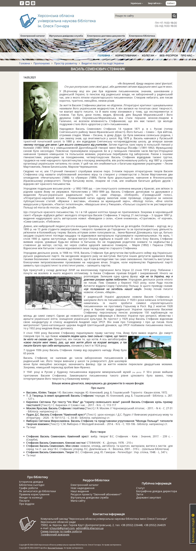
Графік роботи (28, 488)
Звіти (139, 494)
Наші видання (80, 491)
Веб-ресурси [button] (169, 55)
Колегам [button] (148, 55)
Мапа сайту (78, 500)
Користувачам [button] (126, 55)
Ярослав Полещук (55, 548)
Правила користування (34, 494)
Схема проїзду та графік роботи (61, 531)
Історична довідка (31, 481)
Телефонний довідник (55, 534)
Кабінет (171, 3)
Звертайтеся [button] (154, 3)
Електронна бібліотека (142, 35)
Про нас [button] (186, 55)
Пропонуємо (42, 63)
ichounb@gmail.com (62, 528)
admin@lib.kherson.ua (89, 528)
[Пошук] (174, 15)
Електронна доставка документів (106, 35)
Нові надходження (82, 488)
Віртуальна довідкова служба (66, 35)
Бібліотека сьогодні (31, 485)
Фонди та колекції (30, 497)
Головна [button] (104, 55)
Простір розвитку (65, 63)
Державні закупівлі (148, 497)
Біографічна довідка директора (156, 491)
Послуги (24, 500)
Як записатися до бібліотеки (37, 491)
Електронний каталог (33, 35)
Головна (24, 63)
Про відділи (26, 504)
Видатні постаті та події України (102, 63)
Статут (140, 488)
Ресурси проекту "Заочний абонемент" (96, 494)
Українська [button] (136, 3)
